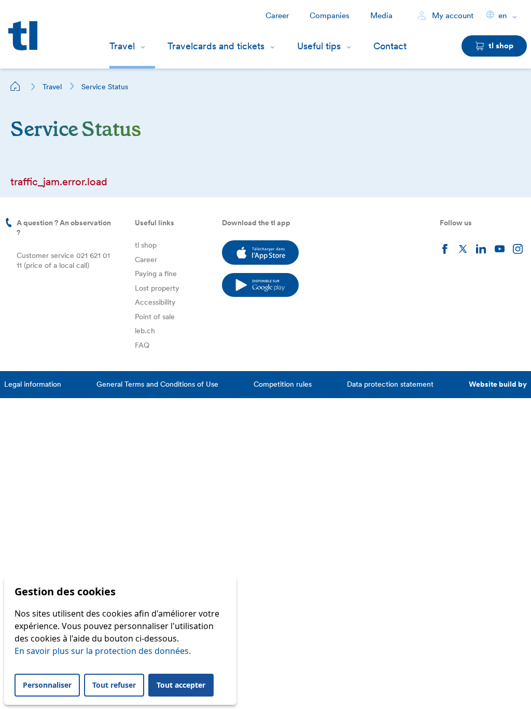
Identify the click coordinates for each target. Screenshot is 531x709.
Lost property (157, 288)
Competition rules (283, 384)
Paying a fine (156, 273)
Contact (390, 45)
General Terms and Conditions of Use (157, 384)
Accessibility (155, 302)
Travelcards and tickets (215, 45)
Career (277, 15)
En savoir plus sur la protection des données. (103, 651)
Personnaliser (47, 685)
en (502, 15)
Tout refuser (114, 685)
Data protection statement (390, 384)
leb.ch (145, 330)
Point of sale (155, 316)
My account (451, 15)
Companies (330, 15)
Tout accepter (181, 685)
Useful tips (319, 45)
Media (381, 15)
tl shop (146, 245)
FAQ (142, 345)
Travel (122, 45)
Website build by (498, 384)
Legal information (32, 384)
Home (15, 86)
